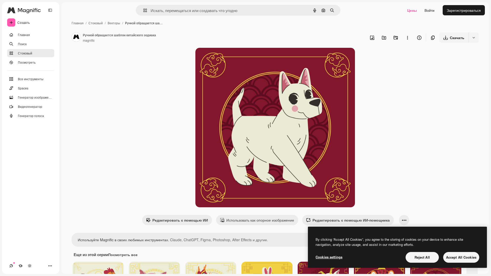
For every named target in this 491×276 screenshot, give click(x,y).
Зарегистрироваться (464, 10)
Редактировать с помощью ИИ (180, 220)
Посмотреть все (123, 254)
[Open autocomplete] (143, 10)
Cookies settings (329, 257)
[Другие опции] (407, 37)
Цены (412, 10)
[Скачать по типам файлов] (473, 37)
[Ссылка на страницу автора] (76, 37)
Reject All (422, 257)
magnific (89, 40)
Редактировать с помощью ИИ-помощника (351, 220)
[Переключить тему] (30, 266)
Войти (429, 10)
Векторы (114, 23)
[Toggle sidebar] (50, 10)
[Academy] (20, 266)
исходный (229, 57)
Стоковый (95, 23)
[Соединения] (11, 266)
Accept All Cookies (461, 257)
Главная (78, 23)
